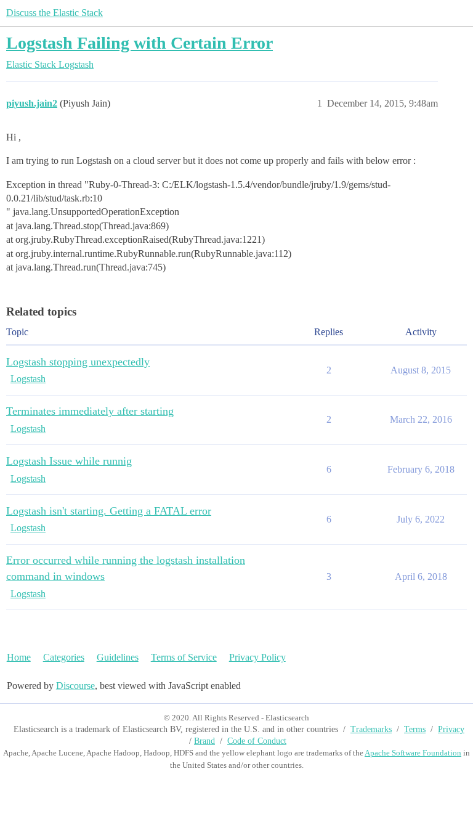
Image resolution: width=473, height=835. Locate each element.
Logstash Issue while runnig (69, 461)
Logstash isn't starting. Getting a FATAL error (108, 511)
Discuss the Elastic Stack (54, 12)
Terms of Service (184, 657)
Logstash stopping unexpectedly (78, 362)
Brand (204, 741)
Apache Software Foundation (413, 752)
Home (19, 657)
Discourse (75, 685)
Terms (415, 729)
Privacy (451, 729)
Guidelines (118, 657)
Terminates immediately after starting (90, 411)
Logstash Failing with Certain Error (139, 42)
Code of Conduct (256, 741)
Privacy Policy (257, 657)
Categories (63, 657)
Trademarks (371, 729)
